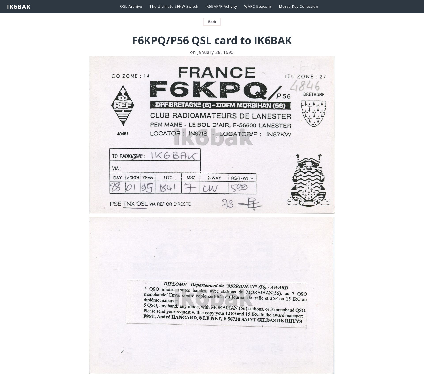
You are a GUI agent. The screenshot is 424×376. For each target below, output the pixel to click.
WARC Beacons (258, 6)
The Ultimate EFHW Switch (173, 6)
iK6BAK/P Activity (221, 6)
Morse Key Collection (298, 6)
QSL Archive (131, 6)
